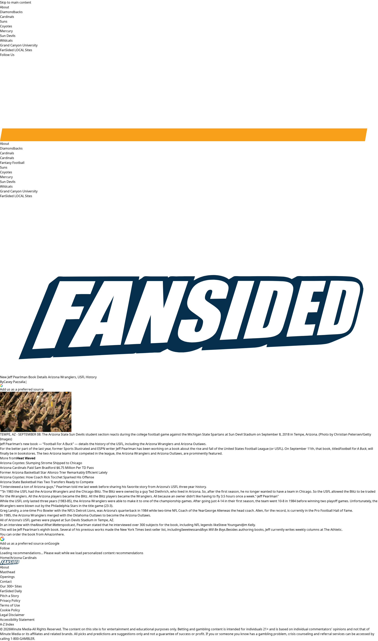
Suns (3, 167)
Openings (7, 577)
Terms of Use (10, 605)
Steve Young (227, 525)
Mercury (6, 177)
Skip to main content (15, 2)
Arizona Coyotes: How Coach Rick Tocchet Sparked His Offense (47, 477)
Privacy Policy (10, 600)
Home (4, 558)
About (4, 143)
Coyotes (6, 172)
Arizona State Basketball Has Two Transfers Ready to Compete (46, 482)
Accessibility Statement (17, 619)
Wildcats (6, 186)
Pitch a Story (9, 596)
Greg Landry (9, 510)
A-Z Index (7, 624)
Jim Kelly (249, 525)
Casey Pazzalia (14, 382)
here (60, 534)
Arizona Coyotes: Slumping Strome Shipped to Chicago (41, 463)
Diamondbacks (11, 148)
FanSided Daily (11, 591)
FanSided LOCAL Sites (16, 196)
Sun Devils (7, 181)
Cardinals (7, 158)
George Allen (214, 510)
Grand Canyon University (19, 191)
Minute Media (21, 629)
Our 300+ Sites (11, 586)
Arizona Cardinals (23, 558)
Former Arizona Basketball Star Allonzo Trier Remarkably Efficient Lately (53, 472)
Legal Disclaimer (12, 615)
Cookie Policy (10, 610)
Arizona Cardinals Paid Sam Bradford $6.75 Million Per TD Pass (47, 467)
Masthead (7, 572)
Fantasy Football (12, 162)
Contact (6, 581)
